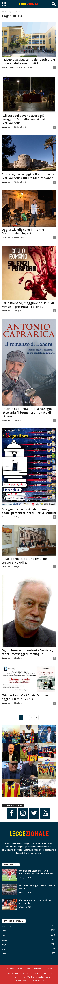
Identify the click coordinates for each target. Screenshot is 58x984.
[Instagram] (23, 813)
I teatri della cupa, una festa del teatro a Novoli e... (25, 560)
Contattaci (37, 968)
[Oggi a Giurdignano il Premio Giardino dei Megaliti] (29, 208)
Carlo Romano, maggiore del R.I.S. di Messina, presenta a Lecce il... (28, 305)
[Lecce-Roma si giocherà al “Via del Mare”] (9, 889)
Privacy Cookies (23, 968)
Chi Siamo (10, 968)
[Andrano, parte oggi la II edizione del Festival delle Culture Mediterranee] (29, 153)
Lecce (4, 940)
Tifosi (4, 954)
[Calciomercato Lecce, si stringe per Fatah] (9, 904)
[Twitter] (34, 813)
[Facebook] (12, 813)
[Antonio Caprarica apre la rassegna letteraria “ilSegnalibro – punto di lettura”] (29, 362)
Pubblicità (48, 968)
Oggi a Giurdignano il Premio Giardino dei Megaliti (23, 231)
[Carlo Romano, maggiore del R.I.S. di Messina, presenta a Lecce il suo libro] (29, 273)
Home (4, 11)
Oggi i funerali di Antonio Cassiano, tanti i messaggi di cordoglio (27, 652)
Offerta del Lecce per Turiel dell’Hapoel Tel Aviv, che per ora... (37, 872)
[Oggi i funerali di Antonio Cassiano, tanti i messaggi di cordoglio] (29, 611)
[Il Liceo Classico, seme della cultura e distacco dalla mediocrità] (29, 39)
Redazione (6, 127)
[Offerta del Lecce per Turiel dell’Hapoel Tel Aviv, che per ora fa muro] (9, 875)
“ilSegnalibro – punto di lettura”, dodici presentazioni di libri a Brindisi (29, 511)
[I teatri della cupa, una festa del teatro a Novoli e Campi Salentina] (29, 540)
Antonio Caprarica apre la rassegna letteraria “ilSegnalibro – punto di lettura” (27, 412)
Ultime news (7, 926)
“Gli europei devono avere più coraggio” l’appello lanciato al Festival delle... (23, 119)
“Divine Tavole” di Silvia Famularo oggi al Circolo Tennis (26, 697)
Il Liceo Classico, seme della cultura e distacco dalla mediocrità (28, 61)
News (4, 949)
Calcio (4, 935)
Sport (4, 931)
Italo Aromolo (8, 67)
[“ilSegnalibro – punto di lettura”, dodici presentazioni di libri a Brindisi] (29, 467)
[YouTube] (45, 813)
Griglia (4, 944)
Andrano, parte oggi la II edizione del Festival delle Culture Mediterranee (28, 176)
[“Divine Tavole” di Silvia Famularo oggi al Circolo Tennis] (29, 679)
